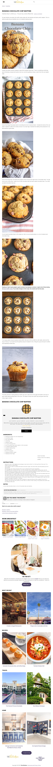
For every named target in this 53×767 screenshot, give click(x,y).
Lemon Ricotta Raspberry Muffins (9, 513)
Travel (36, 578)
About (40, 757)
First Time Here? (40, 758)
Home (3, 6)
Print (26, 431)
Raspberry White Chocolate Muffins (10, 511)
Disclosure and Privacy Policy (34, 765)
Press (40, 760)
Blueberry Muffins (6, 509)
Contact (40, 759)
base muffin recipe (8, 288)
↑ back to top (26, 752)
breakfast (8, 6)
